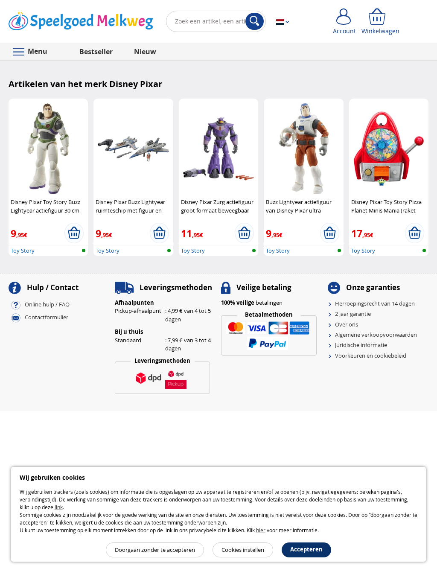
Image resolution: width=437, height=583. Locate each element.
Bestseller (96, 51)
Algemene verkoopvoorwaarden (376, 334)
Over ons (346, 324)
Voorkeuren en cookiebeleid (370, 355)
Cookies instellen (242, 550)
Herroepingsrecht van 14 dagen (375, 303)
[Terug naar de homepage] (81, 23)
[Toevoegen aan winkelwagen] (74, 233)
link (59, 507)
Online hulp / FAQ (47, 304)
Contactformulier (46, 317)
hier (260, 530)
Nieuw (145, 51)
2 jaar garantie (353, 314)
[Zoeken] (254, 21)
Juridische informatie (361, 345)
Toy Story (23, 250)
